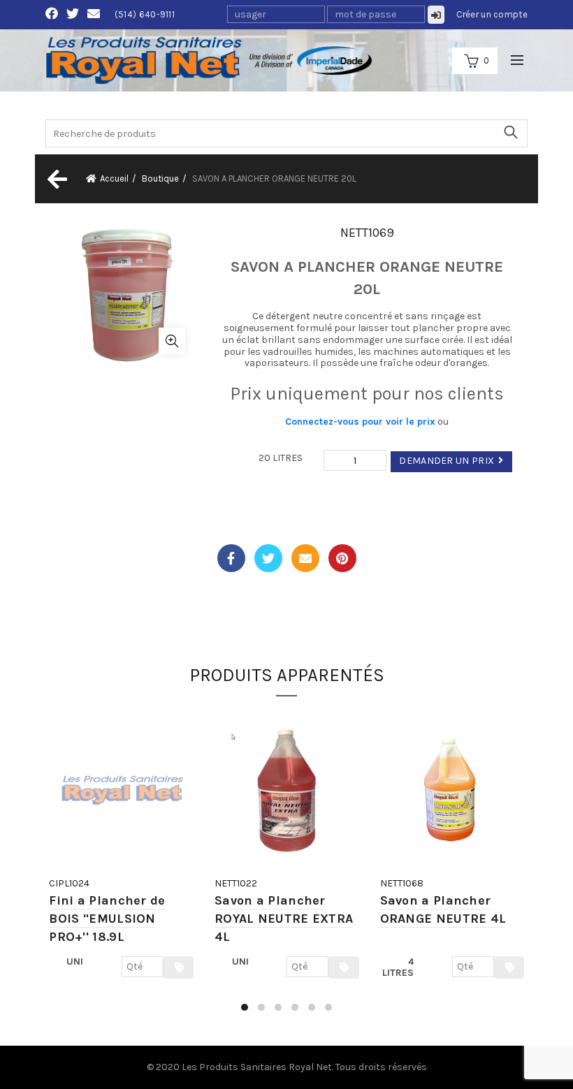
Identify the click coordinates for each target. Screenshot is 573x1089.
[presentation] (47, 866)
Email (305, 558)
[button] (244, 1007)
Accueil (114, 178)
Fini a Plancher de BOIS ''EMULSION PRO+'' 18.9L (107, 919)
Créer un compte (492, 14)
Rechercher (510, 132)
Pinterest (342, 558)
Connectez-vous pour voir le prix (360, 421)
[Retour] (55, 179)
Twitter (268, 558)
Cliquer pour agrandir (172, 341)
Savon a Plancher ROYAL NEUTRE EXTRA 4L (284, 919)
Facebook (231, 558)
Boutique (160, 178)
